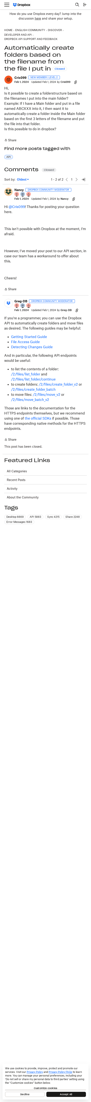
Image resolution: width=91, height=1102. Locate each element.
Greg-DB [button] (20, 301)
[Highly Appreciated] (28, 194)
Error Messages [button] (19, 521)
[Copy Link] (75, 82)
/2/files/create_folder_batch (33, 389)
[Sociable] (22, 194)
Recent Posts (16, 480)
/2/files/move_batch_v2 (30, 400)
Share (10, 140)
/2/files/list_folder (25, 374)
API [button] (8, 156)
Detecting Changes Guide (32, 347)
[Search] (77, 4)
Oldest (22, 180)
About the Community (23, 497)
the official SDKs (38, 418)
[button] (8, 79)
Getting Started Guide (29, 337)
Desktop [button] (15, 516)
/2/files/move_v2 (46, 394)
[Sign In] (85, 4)
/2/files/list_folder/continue (33, 379)
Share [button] (72, 516)
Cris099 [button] (20, 77)
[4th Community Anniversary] (16, 194)
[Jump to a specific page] (83, 179)
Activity (12, 488)
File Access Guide (25, 342)
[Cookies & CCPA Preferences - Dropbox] (45, 1081)
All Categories (17, 471)
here (38, 18)
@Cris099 (17, 207)
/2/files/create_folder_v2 (58, 384)
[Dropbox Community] (22, 4)
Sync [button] (53, 516)
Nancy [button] (19, 190)
